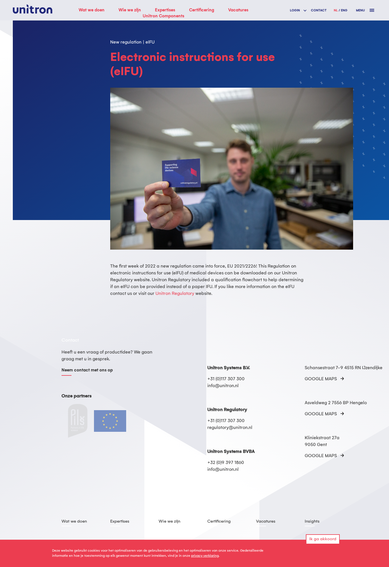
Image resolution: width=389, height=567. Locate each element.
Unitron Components (163, 16)
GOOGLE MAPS (321, 379)
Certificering (201, 10)
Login (295, 10)
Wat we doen (92, 10)
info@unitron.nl (223, 385)
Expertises (165, 10)
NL (336, 10)
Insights (312, 521)
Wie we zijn (129, 10)
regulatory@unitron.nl (229, 427)
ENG (344, 10)
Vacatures (238, 10)
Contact (319, 10)
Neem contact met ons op (87, 370)
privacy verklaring (205, 556)
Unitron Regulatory (174, 293)
